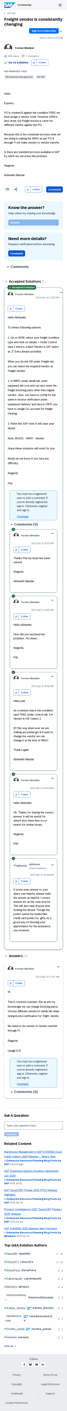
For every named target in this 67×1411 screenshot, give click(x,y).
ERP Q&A (11, 13)
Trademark (17, 1393)
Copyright (16, 1384)
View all (8, 1346)
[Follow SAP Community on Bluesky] (30, 1364)
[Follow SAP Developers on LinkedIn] (42, 1364)
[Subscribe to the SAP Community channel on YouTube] (36, 1364)
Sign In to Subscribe (44, 31)
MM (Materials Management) (19, 77)
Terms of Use (50, 1375)
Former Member (24, 48)
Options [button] (60, 31)
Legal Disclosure (50, 1384)
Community (24, 5)
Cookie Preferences (16, 1403)
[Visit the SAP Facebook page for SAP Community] (24, 1364)
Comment (54, 189)
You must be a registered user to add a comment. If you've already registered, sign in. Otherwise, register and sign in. (32, 502)
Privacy (17, 1375)
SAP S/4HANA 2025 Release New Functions (30, 1228)
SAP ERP (41, 77)
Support (50, 1393)
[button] (34, 63)
